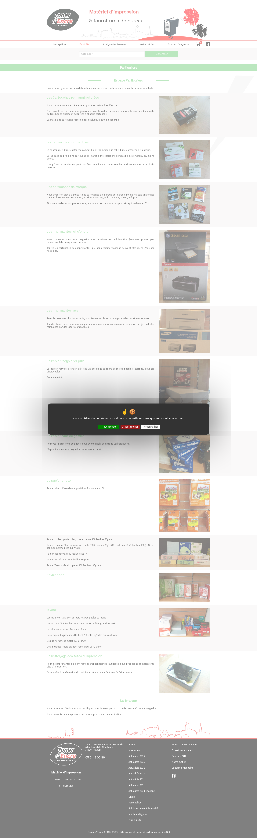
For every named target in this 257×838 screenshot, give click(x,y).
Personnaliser (150, 426)
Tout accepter (109, 426)
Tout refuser (131, 426)
